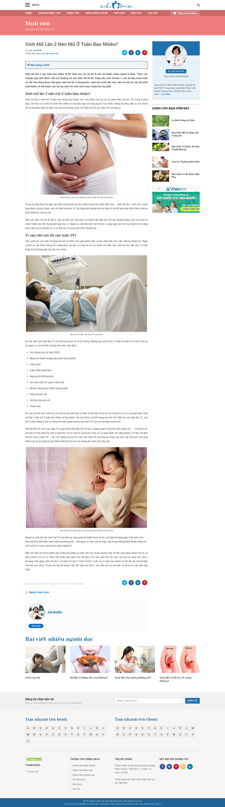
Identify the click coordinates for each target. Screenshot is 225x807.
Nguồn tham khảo (39, 592)
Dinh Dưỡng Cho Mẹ (97, 13)
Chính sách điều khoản (83, 765)
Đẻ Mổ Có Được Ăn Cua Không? (89, 677)
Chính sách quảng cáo (83, 775)
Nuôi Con (119, 13)
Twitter (124, 52)
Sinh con (49, 29)
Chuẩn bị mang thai (49, 13)
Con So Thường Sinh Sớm (186, 161)
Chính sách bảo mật (82, 770)
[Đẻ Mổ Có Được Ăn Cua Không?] (90, 659)
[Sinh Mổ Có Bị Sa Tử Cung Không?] (180, 659)
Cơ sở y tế (33, 771)
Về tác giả (36, 626)
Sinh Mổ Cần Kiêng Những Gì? (133, 677)
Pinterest (144, 52)
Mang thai (73, 13)
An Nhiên (37, 50)
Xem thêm (165, 94)
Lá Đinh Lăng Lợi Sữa (183, 120)
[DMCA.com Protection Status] (33, 759)
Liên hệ (76, 789)
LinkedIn (137, 52)
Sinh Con (136, 13)
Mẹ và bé (40, 29)
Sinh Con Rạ (32, 677)
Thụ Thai (153, 13)
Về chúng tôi (78, 779)
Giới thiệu (77, 784)
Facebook (131, 52)
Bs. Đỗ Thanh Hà (50, 53)
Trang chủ (29, 29)
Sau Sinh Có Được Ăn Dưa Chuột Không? (185, 148)
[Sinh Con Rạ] (45, 659)
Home (28, 13)
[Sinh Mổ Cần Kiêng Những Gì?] (135, 659)
